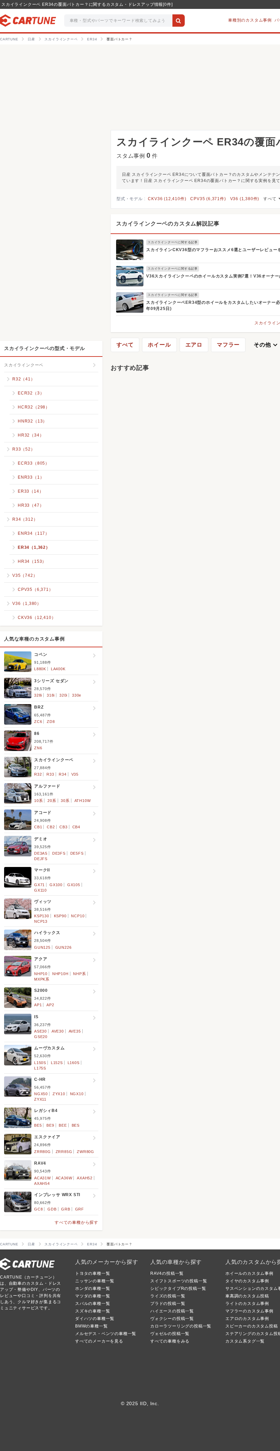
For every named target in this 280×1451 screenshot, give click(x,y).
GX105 (73, 885)
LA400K (58, 669)
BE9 (50, 1125)
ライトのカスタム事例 (247, 1303)
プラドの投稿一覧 (167, 1303)
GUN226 (63, 947)
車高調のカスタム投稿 (247, 1296)
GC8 (38, 1209)
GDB (51, 1209)
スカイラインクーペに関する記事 (173, 242)
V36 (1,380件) (245, 198)
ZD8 (51, 722)
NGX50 (41, 1094)
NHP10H (60, 974)
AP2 (50, 1005)
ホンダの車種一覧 (92, 1288)
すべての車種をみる (170, 1341)
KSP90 (60, 916)
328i (38, 695)
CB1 (38, 827)
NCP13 (40, 921)
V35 (75, 774)
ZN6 (38, 748)
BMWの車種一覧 (91, 1326)
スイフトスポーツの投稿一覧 (178, 1281)
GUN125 (42, 947)
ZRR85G (64, 1152)
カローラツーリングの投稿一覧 (180, 1326)
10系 (38, 801)
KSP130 (41, 916)
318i (51, 695)
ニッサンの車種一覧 (94, 1281)
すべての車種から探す (76, 1222)
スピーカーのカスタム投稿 (251, 1326)
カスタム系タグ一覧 (245, 1341)
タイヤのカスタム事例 (247, 1281)
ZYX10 (59, 1094)
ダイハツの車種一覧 (94, 1318)
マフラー (228, 345)
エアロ (193, 345)
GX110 (40, 890)
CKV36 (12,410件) (167, 198)
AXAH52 (85, 1178)
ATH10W (82, 801)
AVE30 (58, 1031)
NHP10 (40, 974)
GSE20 (40, 1037)
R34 (62, 774)
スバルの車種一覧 (92, 1303)
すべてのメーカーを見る (99, 1341)
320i (63, 695)
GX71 (39, 885)
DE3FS (59, 853)
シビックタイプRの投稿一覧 (178, 1288)
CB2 (51, 827)
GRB (65, 1209)
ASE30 (40, 1031)
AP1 (38, 1005)
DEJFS (40, 859)
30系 (65, 801)
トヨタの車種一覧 (92, 1273)
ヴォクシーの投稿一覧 (172, 1318)
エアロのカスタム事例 (247, 1318)
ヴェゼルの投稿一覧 (170, 1333)
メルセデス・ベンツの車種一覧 (105, 1333)
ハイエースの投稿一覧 (172, 1311)
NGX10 (77, 1094)
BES (76, 1125)
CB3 (63, 827)
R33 (50, 774)
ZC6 (38, 722)
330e (76, 695)
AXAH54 (42, 1183)
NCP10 (77, 916)
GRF (79, 1209)
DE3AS (40, 853)
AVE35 (75, 1031)
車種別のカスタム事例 (250, 20)
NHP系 (79, 974)
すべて (125, 345)
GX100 (56, 885)
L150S (40, 1063)
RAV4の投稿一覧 (167, 1273)
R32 (38, 774)
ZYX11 (40, 1099)
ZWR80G (85, 1152)
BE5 (38, 1125)
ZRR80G (42, 1152)
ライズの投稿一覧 (167, 1296)
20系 (51, 801)
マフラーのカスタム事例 (249, 1311)
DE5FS (77, 853)
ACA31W (42, 1178)
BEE (63, 1125)
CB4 (76, 827)
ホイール (159, 345)
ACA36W (64, 1178)
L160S (74, 1063)
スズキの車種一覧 (92, 1311)
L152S (57, 1063)
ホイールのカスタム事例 (249, 1273)
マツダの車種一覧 (92, 1296)
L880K (40, 669)
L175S (40, 1068)
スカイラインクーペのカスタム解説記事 (167, 223)
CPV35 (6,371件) (208, 198)
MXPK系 (42, 979)
